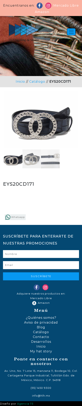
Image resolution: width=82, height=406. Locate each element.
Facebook (40, 6)
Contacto (41, 337)
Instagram (49, 6)
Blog (41, 327)
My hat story (41, 351)
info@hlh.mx (41, 395)
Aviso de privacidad (41, 322)
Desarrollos (41, 342)
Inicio (20, 81)
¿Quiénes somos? (41, 318)
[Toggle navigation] (71, 31)
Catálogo (37, 81)
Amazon (41, 12)
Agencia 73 (25, 403)
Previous (10, 130)
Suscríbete (41, 276)
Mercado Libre (66, 5)
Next (72, 130)
